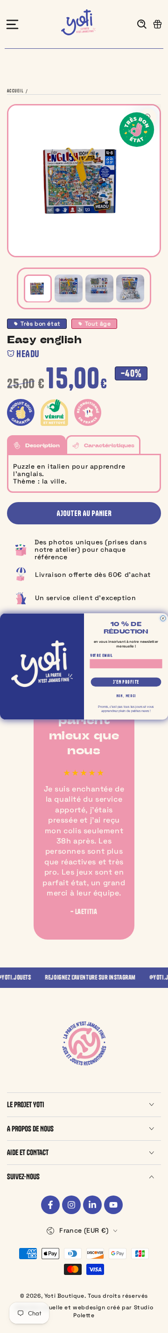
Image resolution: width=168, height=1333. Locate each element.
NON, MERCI (126, 695)
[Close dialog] (163, 618)
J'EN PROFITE (126, 682)
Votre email (101, 655)
